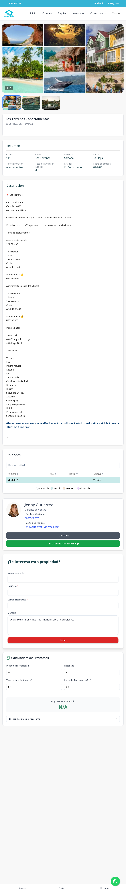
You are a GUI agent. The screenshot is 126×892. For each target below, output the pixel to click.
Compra (47, 13)
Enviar (63, 640)
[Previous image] (8, 58)
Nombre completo (18, 573)
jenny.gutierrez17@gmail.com (42, 527)
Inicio (33, 13)
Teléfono (13, 586)
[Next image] (118, 58)
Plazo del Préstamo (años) (77, 680)
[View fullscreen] (118, 87)
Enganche (69, 666)
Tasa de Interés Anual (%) (19, 680)
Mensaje (12, 612)
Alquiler (62, 13)
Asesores (78, 13)
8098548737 (15, 3)
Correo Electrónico (18, 599)
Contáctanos (98, 13)
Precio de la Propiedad (17, 666)
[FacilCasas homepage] (9, 13)
